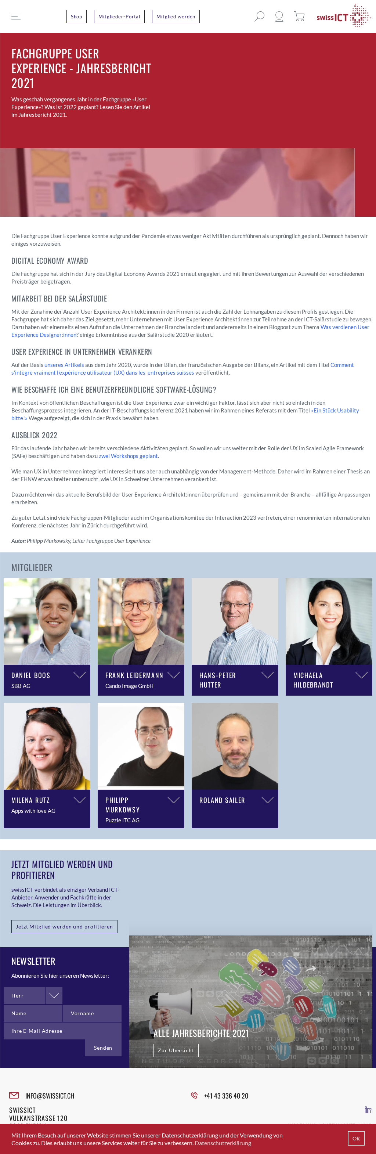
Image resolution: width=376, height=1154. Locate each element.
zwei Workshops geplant (128, 455)
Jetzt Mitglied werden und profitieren (64, 926)
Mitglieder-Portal (119, 16)
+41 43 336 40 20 (226, 1095)
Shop (77, 16)
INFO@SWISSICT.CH (49, 1095)
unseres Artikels (64, 364)
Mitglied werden (175, 16)
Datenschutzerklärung (223, 1142)
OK (356, 1138)
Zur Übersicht (176, 1050)
